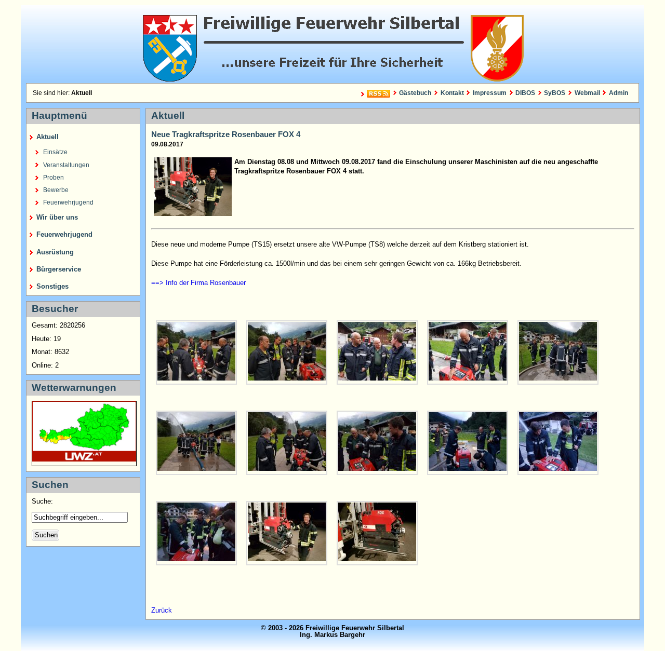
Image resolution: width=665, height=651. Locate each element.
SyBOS (554, 93)
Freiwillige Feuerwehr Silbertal (332, 44)
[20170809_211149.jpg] (377, 533)
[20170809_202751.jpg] (377, 443)
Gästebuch (415, 93)
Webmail (587, 93)
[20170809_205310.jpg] (196, 533)
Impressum (490, 93)
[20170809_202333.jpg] (196, 352)
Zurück (161, 610)
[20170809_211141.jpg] (286, 533)
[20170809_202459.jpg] (557, 352)
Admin (618, 93)
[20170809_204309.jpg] (557, 443)
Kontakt (452, 93)
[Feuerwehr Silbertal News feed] (374, 94)
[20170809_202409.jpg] (377, 352)
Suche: (43, 501)
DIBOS (525, 93)
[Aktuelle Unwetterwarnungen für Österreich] (84, 459)
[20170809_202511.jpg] (196, 443)
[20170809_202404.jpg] (286, 352)
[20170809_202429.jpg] (467, 352)
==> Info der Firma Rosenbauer (198, 283)
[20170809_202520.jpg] (286, 443)
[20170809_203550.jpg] (467, 443)
